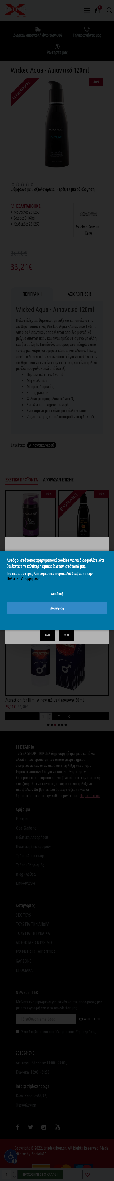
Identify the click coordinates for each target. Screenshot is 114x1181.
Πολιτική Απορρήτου (23, 578)
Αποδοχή (57, 594)
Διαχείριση (57, 608)
